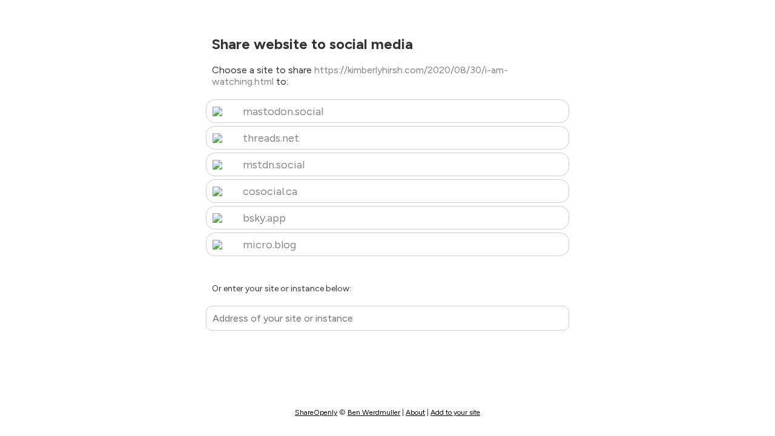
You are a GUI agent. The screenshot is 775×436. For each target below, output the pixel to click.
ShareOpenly (316, 412)
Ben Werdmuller (374, 412)
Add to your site (455, 412)
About (415, 412)
